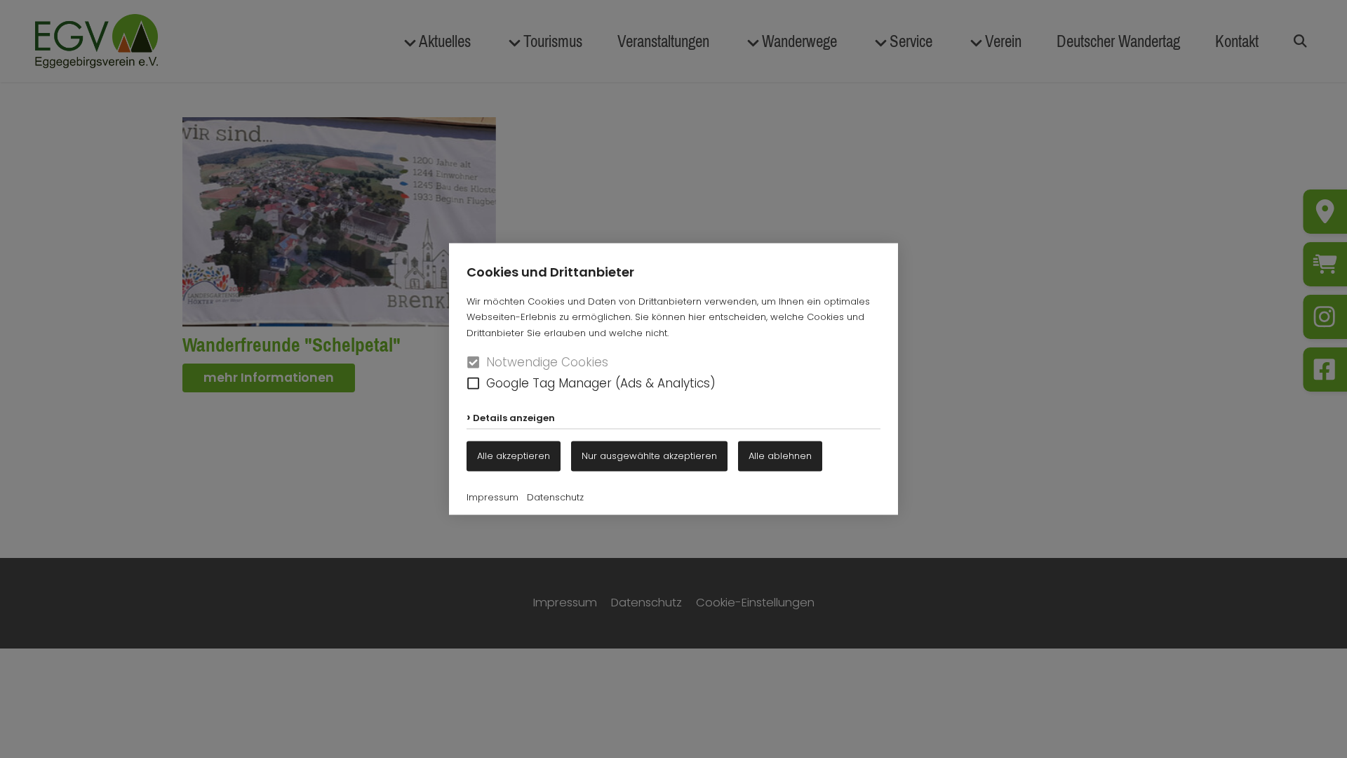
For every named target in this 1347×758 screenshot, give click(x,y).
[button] (473, 383)
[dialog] (673, 379)
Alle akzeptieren (513, 456)
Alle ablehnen (780, 456)
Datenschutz (555, 497)
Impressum (492, 497)
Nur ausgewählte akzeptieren (649, 456)
